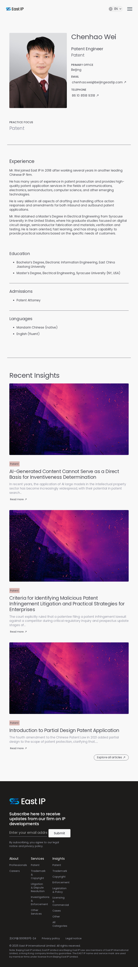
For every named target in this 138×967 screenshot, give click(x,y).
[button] (14, 463)
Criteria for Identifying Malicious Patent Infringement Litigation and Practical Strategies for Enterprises (67, 604)
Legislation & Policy (59, 890)
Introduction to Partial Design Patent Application (64, 730)
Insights (58, 858)
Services (37, 858)
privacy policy (33, 846)
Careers (14, 871)
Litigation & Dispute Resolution (38, 887)
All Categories (59, 924)
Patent (35, 865)
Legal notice (74, 938)
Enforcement (61, 882)
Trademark (59, 871)
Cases (56, 910)
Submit (59, 833)
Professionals (18, 865)
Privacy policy (51, 938)
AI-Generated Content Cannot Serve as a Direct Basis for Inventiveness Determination (64, 474)
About (14, 858)
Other (56, 916)
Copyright (59, 876)
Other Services (36, 911)
